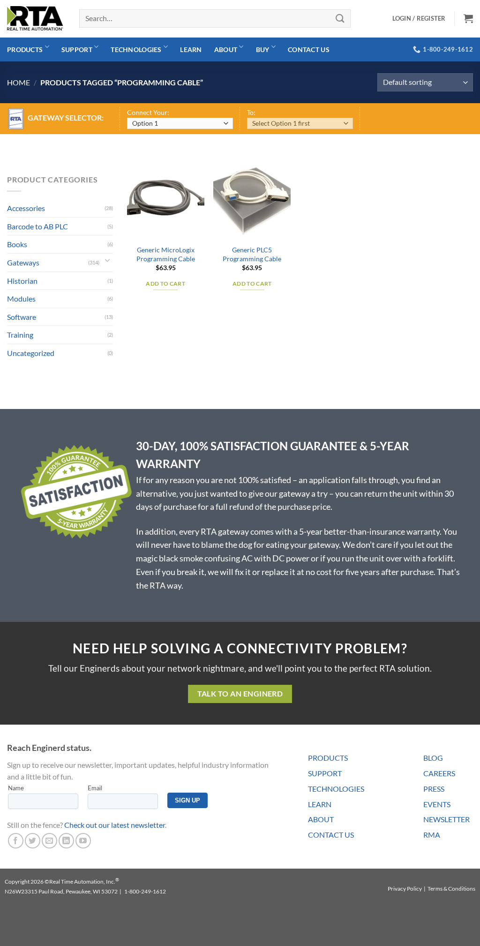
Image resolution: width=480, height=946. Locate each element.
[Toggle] (107, 262)
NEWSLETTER (446, 819)
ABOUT (321, 819)
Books (17, 244)
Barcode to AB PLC (37, 226)
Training (20, 334)
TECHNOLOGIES (336, 788)
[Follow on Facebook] (15, 840)
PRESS (433, 788)
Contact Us (309, 49)
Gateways (23, 262)
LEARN (319, 804)
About (225, 49)
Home (18, 82)
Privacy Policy (405, 888)
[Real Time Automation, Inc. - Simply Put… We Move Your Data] (35, 18)
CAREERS (439, 773)
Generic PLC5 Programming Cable (252, 254)
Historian (22, 280)
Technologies (136, 49)
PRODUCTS (328, 757)
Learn (191, 49)
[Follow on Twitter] (32, 840)
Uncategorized (30, 352)
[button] (468, 18)
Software (21, 316)
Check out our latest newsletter (114, 824)
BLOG (433, 757)
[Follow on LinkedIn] (66, 840)
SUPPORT (325, 773)
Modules (21, 298)
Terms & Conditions (451, 888)
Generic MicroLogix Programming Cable (165, 254)
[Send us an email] (49, 840)
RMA (431, 834)
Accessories (26, 208)
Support (76, 49)
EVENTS (436, 804)
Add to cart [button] (165, 283)
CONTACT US (331, 834)
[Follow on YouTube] (83, 840)
